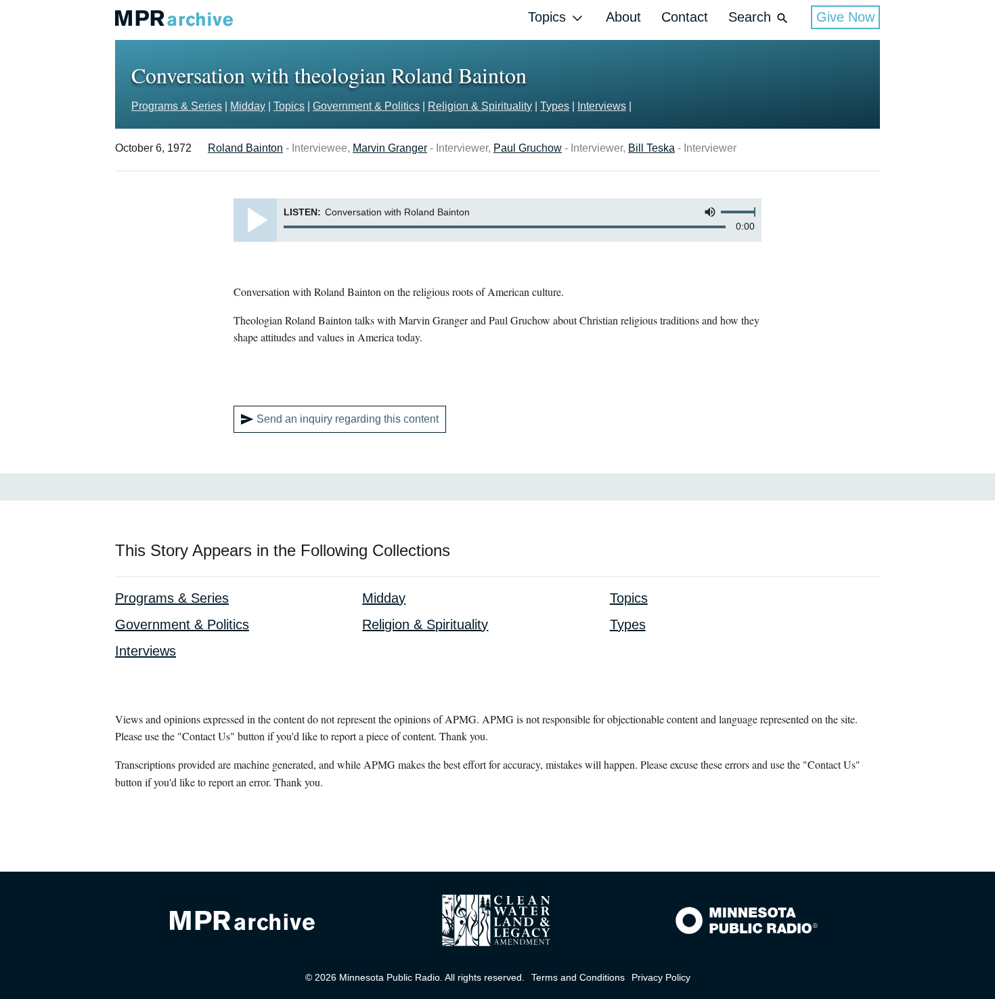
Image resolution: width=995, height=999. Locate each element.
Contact (684, 16)
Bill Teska (651, 148)
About (623, 16)
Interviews (601, 106)
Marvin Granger (390, 148)
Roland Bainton (245, 148)
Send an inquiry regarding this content (348, 419)
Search (749, 16)
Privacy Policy (661, 977)
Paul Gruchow (527, 148)
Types (554, 106)
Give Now (845, 16)
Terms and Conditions (578, 977)
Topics (547, 16)
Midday (247, 106)
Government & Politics (366, 106)
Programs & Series (176, 106)
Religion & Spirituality (480, 106)
